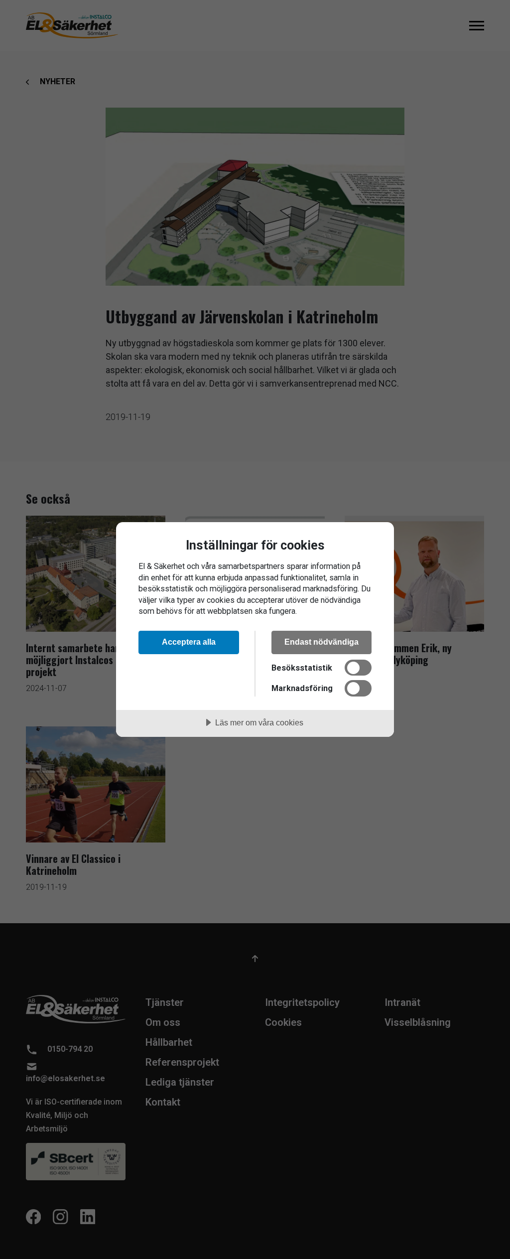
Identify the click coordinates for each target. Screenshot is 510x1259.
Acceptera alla (189, 641)
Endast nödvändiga (321, 641)
